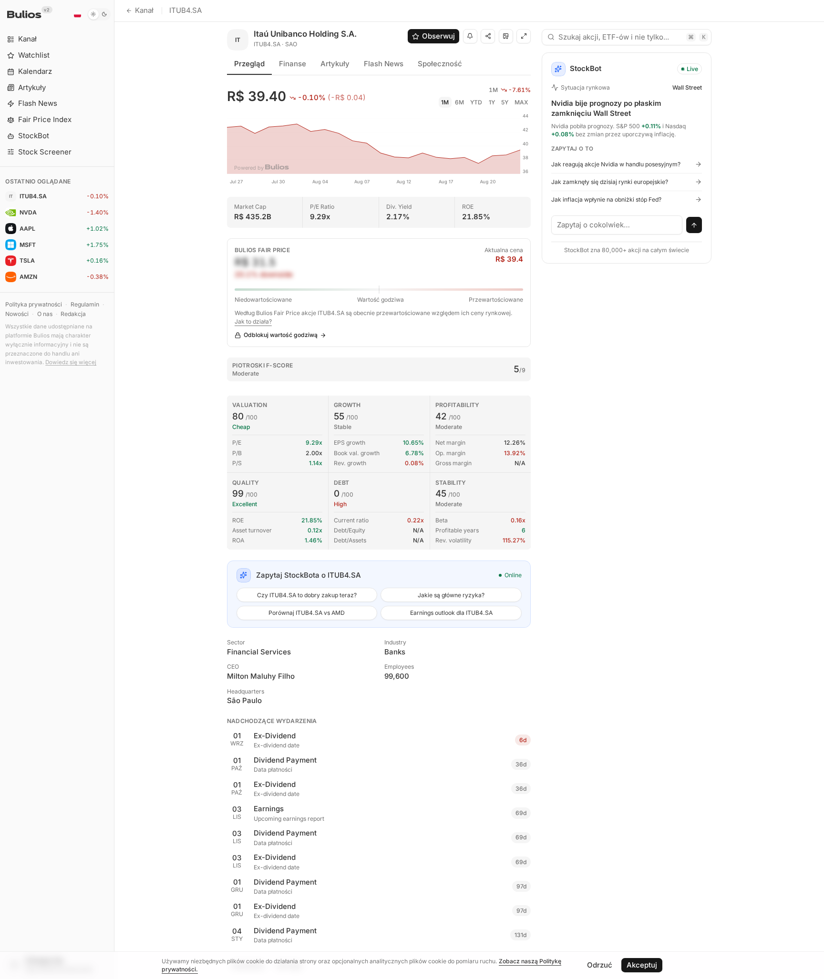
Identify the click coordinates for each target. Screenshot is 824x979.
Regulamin (85, 304)
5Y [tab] (504, 102)
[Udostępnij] (488, 36)
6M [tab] (459, 102)
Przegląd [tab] (249, 63)
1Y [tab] (492, 102)
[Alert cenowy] (470, 36)
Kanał (144, 10)
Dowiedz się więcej (70, 362)
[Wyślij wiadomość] (694, 225)
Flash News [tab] (383, 63)
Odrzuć (599, 964)
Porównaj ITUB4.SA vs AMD (306, 612)
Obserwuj (438, 36)
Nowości (17, 313)
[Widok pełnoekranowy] (523, 36)
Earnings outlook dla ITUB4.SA (451, 612)
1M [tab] (445, 102)
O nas (44, 313)
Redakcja (73, 313)
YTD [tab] (476, 102)
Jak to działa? (253, 321)
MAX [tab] (521, 102)
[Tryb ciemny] (99, 14)
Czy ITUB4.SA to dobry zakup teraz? (307, 595)
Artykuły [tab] (335, 63)
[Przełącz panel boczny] (114, 489)
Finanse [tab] (292, 63)
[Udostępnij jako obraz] (506, 36)
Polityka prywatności (33, 304)
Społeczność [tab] (440, 63)
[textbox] (617, 225)
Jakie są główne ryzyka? (451, 595)
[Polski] (77, 14)
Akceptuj (642, 964)
